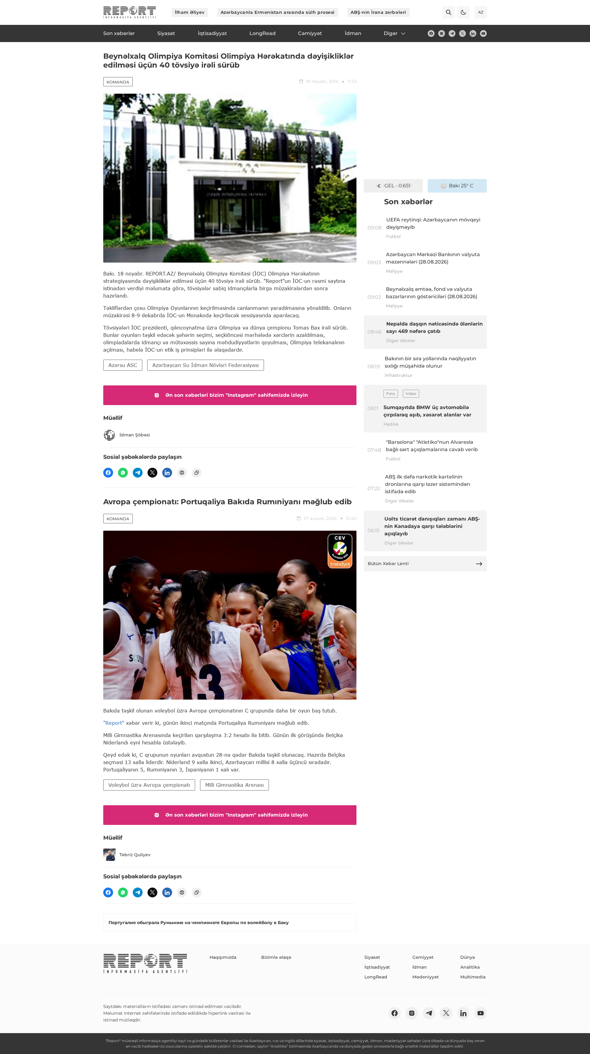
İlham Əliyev (190, 12)
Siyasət (372, 957)
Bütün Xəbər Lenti (388, 563)
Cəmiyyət (423, 957)
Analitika (470, 967)
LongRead (375, 977)
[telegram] (452, 33)
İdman (419, 967)
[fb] (431, 33)
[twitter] (462, 33)
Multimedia (473, 977)
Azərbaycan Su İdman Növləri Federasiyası (205, 365)
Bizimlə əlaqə (276, 957)
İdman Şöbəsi (135, 435)
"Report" (113, 723)
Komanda (118, 82)
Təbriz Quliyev (135, 854)
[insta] (441, 33)
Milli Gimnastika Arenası (234, 785)
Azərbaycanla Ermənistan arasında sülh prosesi (278, 12)
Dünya (467, 957)
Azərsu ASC (122, 365)
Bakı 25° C (461, 186)
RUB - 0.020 (397, 186)
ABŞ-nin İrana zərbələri (378, 12)
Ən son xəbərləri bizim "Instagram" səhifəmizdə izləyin (236, 395)
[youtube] (483, 33)
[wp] (123, 473)
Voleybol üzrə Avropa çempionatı (149, 785)
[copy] (197, 473)
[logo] (129, 12)
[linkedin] (473, 33)
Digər (391, 33)
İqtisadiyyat (377, 967)
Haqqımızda (223, 957)
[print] (182, 473)
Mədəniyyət (425, 977)
